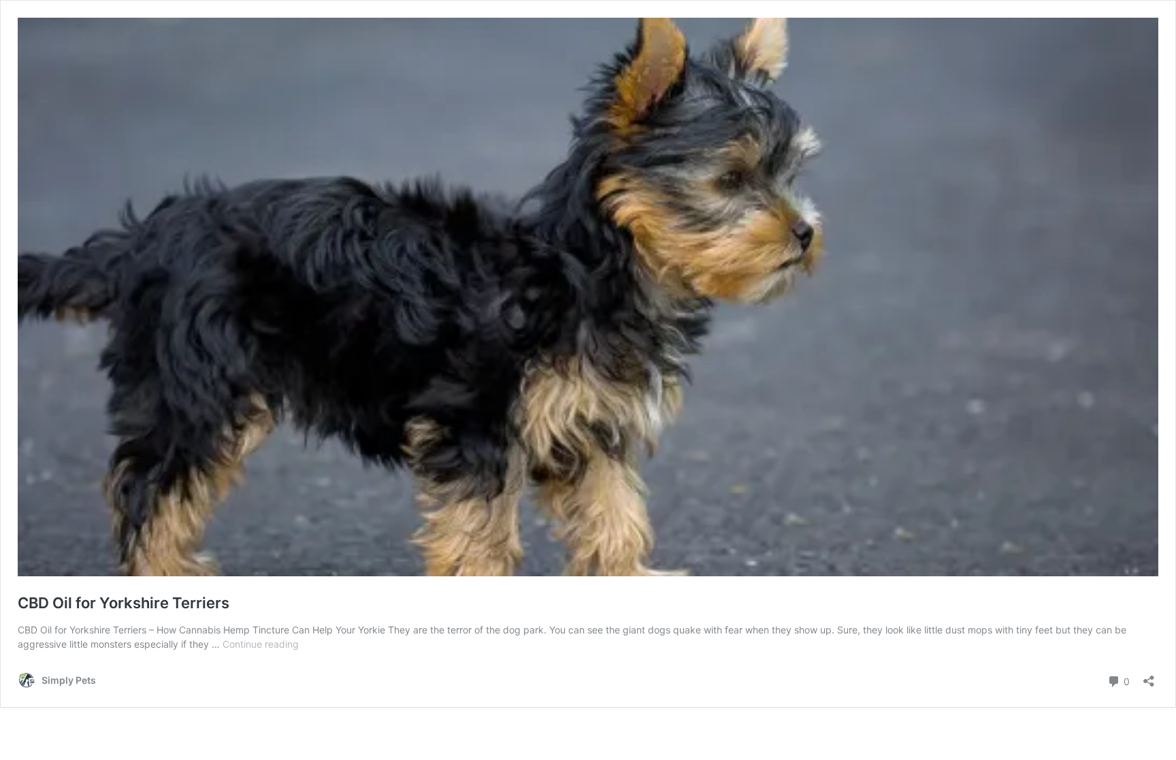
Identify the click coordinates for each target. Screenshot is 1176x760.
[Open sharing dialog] (1148, 676)
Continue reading (261, 644)
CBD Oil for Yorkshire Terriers (123, 603)
